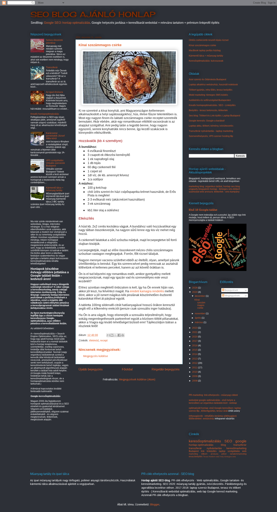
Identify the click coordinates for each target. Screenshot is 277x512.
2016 (195, 345)
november (200, 313)
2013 (195, 358)
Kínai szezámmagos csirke (202, 45)
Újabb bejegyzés (91, 369)
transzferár (239, 444)
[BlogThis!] (112, 335)
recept (104, 340)
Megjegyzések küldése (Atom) (137, 379)
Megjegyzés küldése (95, 356)
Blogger (154, 504)
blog (223, 444)
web (244, 451)
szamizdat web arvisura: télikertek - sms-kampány (214, 191)
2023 (195, 328)
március (199, 322)
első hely (220, 457)
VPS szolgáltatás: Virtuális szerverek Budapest (55, 163)
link (202, 451)
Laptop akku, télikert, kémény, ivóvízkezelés (211, 125)
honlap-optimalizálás (201, 444)
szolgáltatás (234, 451)
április (198, 318)
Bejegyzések (231, 290)
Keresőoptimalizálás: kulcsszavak (206, 61)
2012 (195, 363)
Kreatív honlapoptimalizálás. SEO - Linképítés (212, 105)
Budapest (194, 451)
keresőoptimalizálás (205, 441)
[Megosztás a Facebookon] (119, 335)
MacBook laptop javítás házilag (205, 50)
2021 (195, 332)
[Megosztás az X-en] (115, 335)
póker (224, 454)
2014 (195, 354)
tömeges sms (230, 457)
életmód (94, 340)
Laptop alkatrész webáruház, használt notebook (213, 84)
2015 (195, 350)
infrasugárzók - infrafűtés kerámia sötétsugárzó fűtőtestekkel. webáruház (213, 417)
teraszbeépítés (196, 456)
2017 (195, 341)
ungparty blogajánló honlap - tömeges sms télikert (214, 189)
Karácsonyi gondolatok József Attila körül (55, 136)
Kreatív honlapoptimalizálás (45, 114)
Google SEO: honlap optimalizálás (67, 22)
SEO (228, 441)
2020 (195, 336)
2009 (195, 376)
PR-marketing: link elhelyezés (213, 395)
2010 (195, 372)
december (200, 296)
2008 (195, 380)
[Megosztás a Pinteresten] (123, 335)
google (240, 441)
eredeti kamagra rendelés (147, 291)
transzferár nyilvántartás (205, 448)
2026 (195, 287)
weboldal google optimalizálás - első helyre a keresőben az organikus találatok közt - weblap (213, 401)
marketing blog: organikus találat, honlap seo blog (214, 186)
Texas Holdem (209, 457)
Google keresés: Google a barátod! (207, 120)
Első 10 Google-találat (203, 209)
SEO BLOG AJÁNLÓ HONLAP (92, 14)
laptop (222, 451)
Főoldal (127, 369)
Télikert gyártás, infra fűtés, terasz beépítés (210, 90)
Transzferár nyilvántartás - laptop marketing (211, 131)
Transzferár (52, 67)
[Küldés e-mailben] (108, 335)
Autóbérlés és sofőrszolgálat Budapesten (210, 100)
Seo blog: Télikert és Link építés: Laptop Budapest (214, 115)
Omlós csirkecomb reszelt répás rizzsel (209, 40)
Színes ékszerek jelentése (54, 41)
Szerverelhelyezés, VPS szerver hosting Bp (211, 136)
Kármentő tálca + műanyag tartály (54, 189)
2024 (195, 292)
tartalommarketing (238, 454)
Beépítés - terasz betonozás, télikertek (208, 110)
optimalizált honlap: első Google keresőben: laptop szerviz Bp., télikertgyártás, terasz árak (215, 409)
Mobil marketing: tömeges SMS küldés (208, 95)
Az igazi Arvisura (54, 92)
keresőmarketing (236, 448)
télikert (204, 454)
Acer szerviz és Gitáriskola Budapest (207, 79)
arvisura (214, 454)
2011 (195, 367)
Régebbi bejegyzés (166, 369)
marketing (193, 454)
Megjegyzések (232, 295)
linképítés (212, 451)
